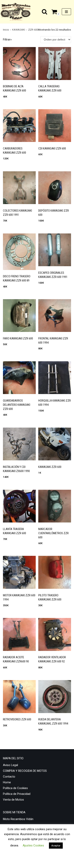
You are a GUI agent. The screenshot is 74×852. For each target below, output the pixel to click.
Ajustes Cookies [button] (33, 845)
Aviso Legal (10, 765)
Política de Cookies (15, 788)
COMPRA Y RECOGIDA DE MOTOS (25, 771)
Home (7, 782)
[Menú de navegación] (66, 11)
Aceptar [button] (55, 845)
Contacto (9, 776)
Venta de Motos (13, 799)
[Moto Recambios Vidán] (17, 12)
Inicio (6, 29)
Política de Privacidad (16, 794)
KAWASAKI (18, 29)
